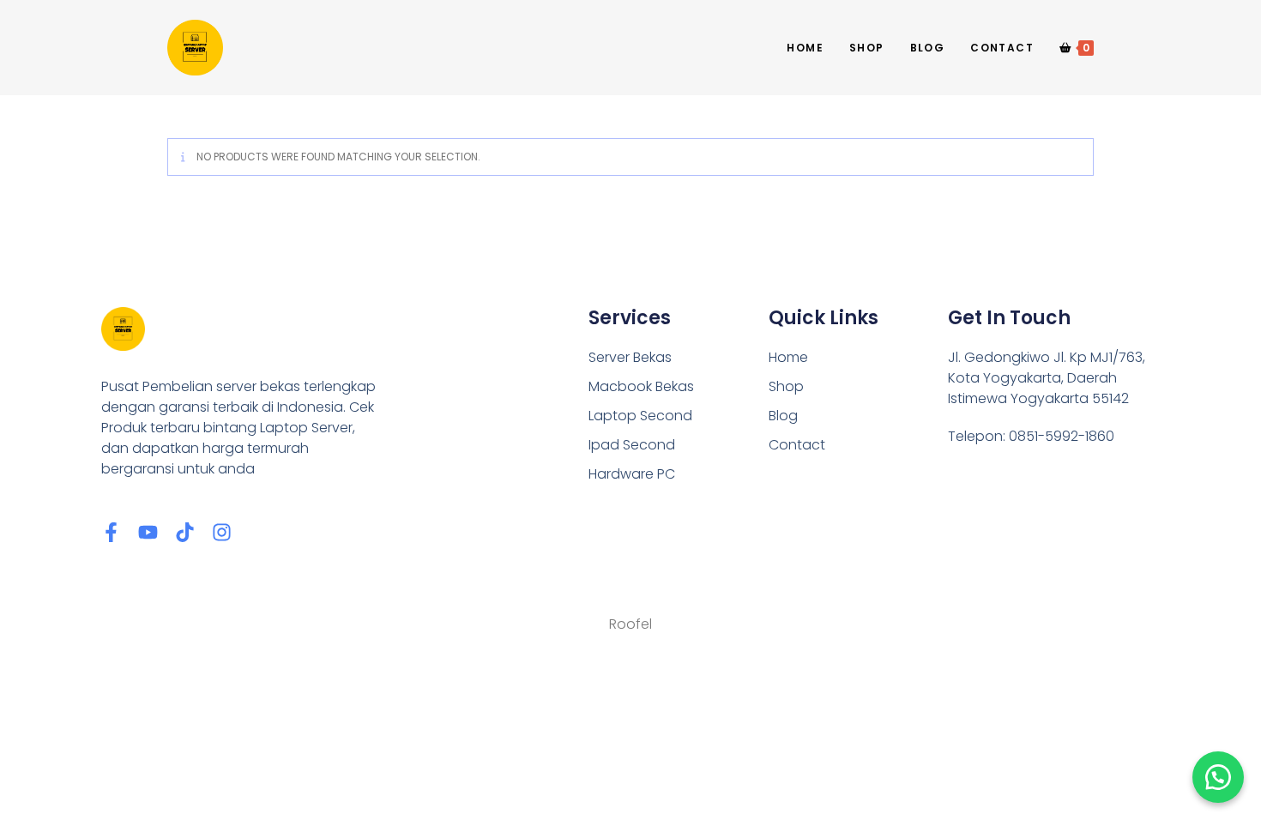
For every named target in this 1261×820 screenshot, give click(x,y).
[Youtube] (148, 532)
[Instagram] (222, 532)
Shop (786, 386)
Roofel (630, 624)
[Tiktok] (185, 532)
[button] (1218, 777)
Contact (797, 445)
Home (788, 357)
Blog (783, 415)
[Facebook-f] (111, 532)
